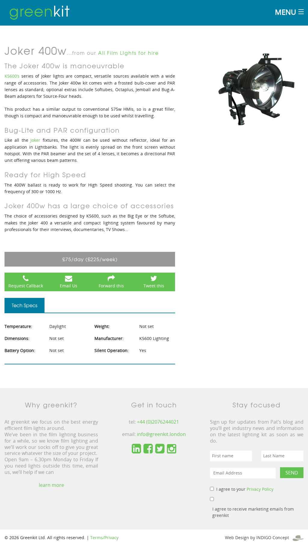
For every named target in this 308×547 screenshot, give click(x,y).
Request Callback (25, 286)
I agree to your (244, 489)
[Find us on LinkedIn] (136, 448)
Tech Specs (24, 305)
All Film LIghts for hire (128, 52)
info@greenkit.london (161, 434)
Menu (285, 12)
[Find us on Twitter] (160, 448)
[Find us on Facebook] (148, 448)
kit (39, 10)
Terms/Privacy (104, 537)
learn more (51, 485)
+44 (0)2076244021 (158, 422)
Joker (35, 140)
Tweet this (153, 286)
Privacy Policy (260, 489)
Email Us (68, 286)
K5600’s (12, 76)
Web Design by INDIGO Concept (259, 537)
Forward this (111, 286)
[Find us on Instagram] (171, 448)
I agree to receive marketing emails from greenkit (253, 512)
